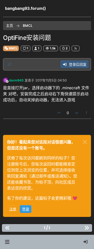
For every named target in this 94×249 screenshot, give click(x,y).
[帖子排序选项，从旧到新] (9, 64)
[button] (7, 242)
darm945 (16, 80)
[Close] (85, 142)
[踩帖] (76, 113)
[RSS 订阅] (75, 48)
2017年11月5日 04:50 (51, 80)
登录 (25, 209)
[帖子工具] (86, 113)
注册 (12, 209)
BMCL (13, 48)
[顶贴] (59, 113)
